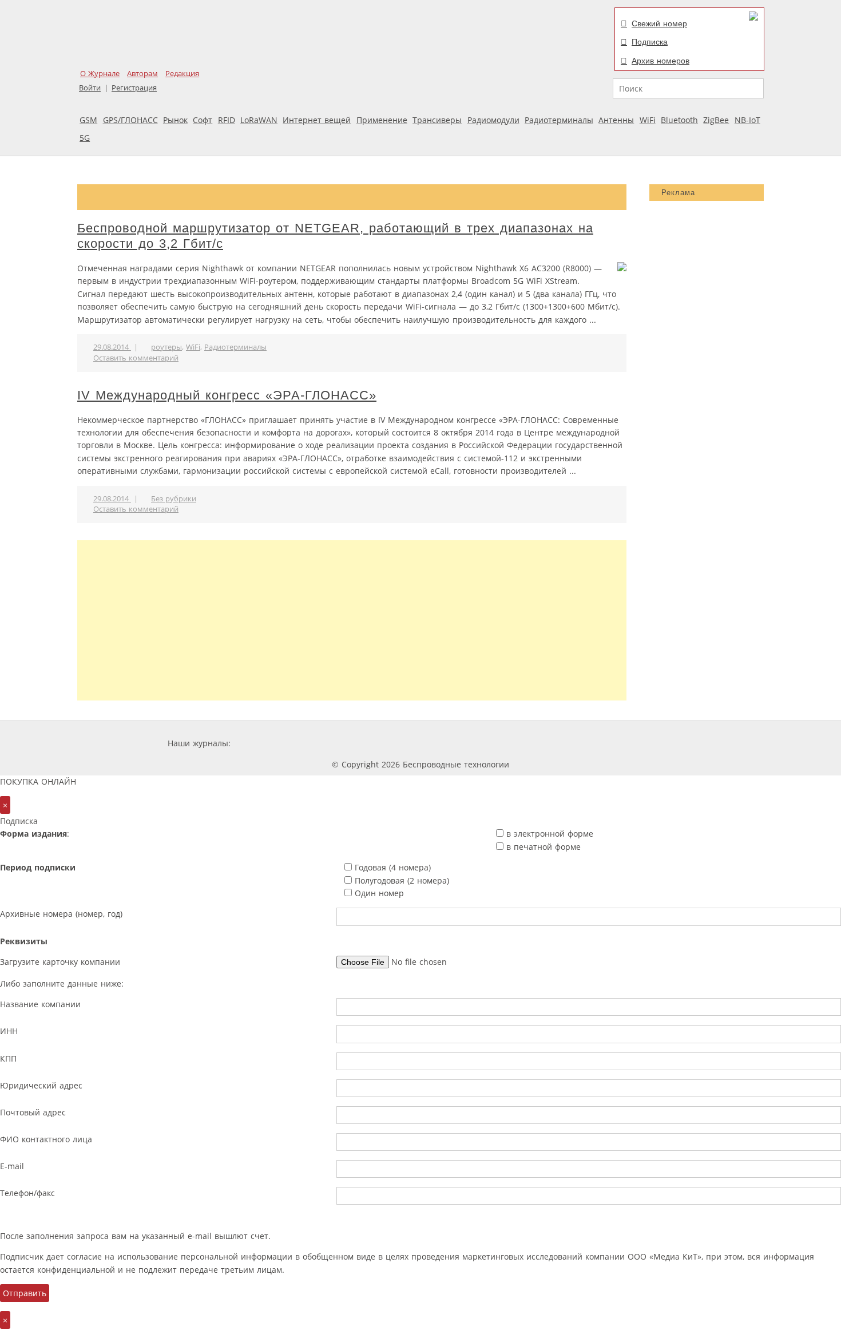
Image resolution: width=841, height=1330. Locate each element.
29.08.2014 (112, 347)
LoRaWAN (258, 119)
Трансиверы (437, 119)
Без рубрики (173, 499)
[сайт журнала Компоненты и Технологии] (410, 743)
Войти (90, 88)
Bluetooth (679, 119)
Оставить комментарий (135, 358)
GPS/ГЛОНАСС (130, 119)
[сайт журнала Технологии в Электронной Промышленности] (343, 743)
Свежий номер (659, 23)
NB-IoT (747, 119)
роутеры (166, 347)
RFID (226, 119)
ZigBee (716, 119)
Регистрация (134, 88)
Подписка (650, 41)
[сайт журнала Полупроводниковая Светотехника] (566, 743)
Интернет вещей (317, 119)
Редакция (182, 73)
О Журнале (100, 73)
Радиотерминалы (559, 119)
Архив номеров (660, 60)
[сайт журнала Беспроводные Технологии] (480, 743)
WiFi (648, 119)
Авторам (142, 73)
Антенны (616, 119)
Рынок (175, 119)
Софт (202, 119)
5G (85, 137)
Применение (381, 119)
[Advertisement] (351, 620)
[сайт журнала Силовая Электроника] (270, 743)
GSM (88, 119)
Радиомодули (493, 119)
